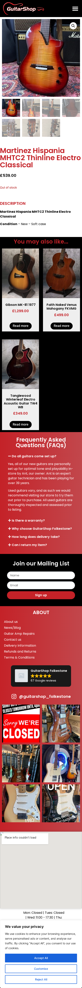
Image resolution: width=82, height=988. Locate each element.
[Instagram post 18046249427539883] (61, 803)
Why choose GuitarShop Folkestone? (42, 528)
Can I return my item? (29, 545)
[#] (61, 763)
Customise (41, 968)
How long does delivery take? (36, 536)
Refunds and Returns (20, 651)
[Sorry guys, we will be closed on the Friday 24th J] (21, 723)
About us (11, 621)
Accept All (41, 958)
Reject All (41, 979)
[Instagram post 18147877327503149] (61, 723)
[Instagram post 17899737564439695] (21, 803)
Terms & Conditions (19, 657)
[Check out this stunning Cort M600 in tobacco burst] (21, 763)
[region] (41, 954)
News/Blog (12, 627)
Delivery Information (20, 645)
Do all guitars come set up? (34, 456)
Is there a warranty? (28, 520)
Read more (20, 326)
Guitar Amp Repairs (19, 633)
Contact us (12, 639)
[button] (75, 8)
